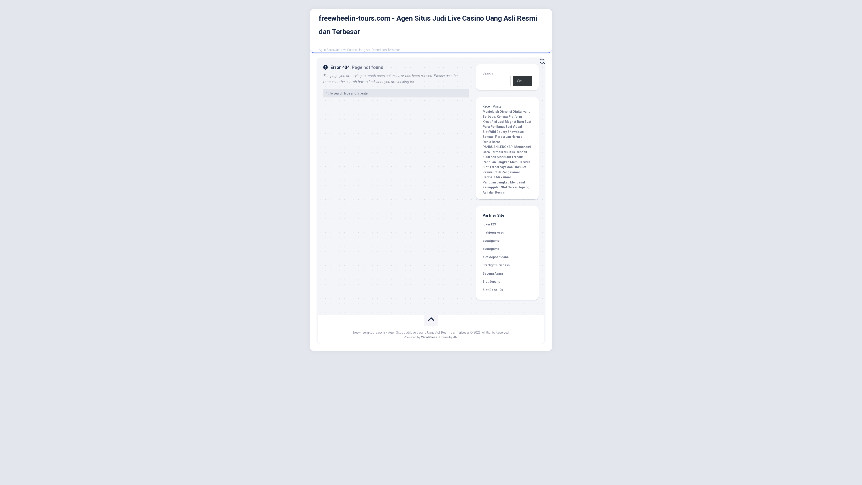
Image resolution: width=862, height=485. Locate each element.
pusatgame (491, 240)
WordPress (429, 337)
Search (488, 73)
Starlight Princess (496, 265)
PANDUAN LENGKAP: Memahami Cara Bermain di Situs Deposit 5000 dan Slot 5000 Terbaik (507, 152)
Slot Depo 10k (493, 290)
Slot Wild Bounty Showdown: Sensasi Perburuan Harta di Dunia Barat (504, 137)
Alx (455, 337)
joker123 (489, 224)
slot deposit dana (496, 257)
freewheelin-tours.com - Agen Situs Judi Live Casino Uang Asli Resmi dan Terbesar (428, 25)
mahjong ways (493, 232)
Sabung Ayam (493, 273)
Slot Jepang (491, 281)
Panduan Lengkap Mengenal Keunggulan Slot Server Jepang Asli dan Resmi (506, 187)
